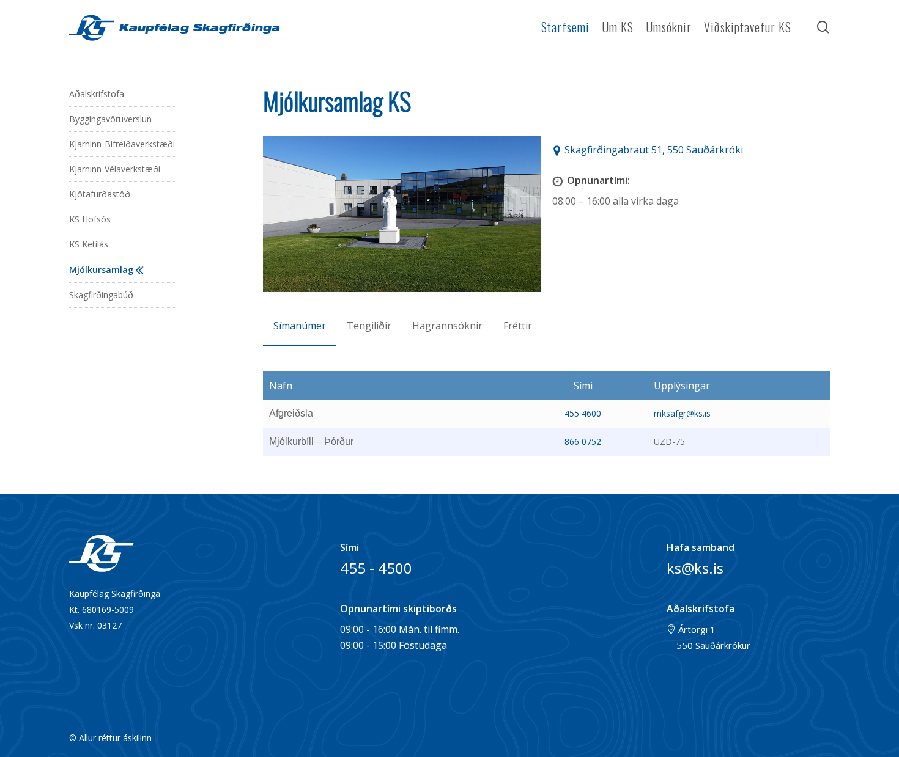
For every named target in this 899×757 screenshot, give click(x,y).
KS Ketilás (88, 244)
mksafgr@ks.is (682, 413)
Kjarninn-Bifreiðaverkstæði (122, 144)
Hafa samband (700, 547)
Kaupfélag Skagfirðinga (196, 29)
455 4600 (582, 413)
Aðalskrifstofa (96, 94)
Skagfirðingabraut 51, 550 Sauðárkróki (653, 149)
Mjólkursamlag (101, 270)
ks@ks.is (695, 568)
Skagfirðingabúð (101, 295)
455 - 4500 (376, 568)
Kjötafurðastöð (99, 194)
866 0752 (582, 441)
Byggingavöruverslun (110, 119)
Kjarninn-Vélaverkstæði (114, 169)
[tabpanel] (546, 413)
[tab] (299, 325)
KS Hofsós (90, 219)
